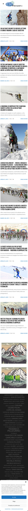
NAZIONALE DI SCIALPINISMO (18, 467)
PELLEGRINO (17, 471)
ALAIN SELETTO (6, 397)
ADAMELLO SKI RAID (18, 395)
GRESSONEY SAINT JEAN (10, 444)
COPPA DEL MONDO (13, 410)
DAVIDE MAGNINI (7, 420)
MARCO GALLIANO (18, 452)
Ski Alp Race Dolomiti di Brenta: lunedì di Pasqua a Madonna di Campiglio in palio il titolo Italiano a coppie (13, 207)
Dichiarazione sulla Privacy (17, 508)
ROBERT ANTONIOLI (14, 480)
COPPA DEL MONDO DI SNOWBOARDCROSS (13, 414)
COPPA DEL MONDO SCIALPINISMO (14, 416)
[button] (26, 482)
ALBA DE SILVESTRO (17, 397)
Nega (14, 501)
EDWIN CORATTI (12, 424)
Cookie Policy (8, 508)
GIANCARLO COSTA (14, 438)
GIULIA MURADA (19, 440)
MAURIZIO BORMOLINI (17, 458)
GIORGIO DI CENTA (9, 440)
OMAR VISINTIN (17, 469)
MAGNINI (8, 450)
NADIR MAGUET (20, 465)
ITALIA (21, 444)
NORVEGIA (8, 469)
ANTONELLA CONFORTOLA (13, 399)
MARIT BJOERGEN (13, 454)
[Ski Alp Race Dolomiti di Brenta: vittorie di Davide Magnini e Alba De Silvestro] (13, 17)
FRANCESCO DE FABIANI (14, 435)
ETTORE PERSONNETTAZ (10, 426)
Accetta (14, 497)
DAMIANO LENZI (17, 418)
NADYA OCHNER (6, 467)
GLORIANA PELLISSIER (14, 442)
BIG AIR (22, 401)
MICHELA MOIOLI (14, 461)
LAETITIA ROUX (20, 446)
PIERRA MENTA (15, 474)
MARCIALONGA (9, 452)
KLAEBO (13, 446)
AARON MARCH (9, 395)
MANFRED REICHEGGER (16, 450)
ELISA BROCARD (20, 424)
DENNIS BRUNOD (10, 422)
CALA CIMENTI (17, 403)
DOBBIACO (5, 424)
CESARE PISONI (14, 408)
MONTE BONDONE (8, 465)
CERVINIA (18, 405)
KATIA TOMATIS (7, 446)
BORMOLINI (6, 403)
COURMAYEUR (8, 418)
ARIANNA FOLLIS (8, 401)
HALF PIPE (17, 444)
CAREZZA (22, 403)
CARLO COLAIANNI (9, 405)
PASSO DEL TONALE (9, 471)
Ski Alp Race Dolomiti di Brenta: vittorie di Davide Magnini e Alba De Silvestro (13, 29)
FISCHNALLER (14, 433)
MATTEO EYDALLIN (14, 456)
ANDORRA (5, 399)
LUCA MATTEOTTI (7, 448)
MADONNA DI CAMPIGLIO (17, 448)
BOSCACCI (11, 403)
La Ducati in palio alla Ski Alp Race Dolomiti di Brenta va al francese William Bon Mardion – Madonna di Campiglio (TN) (13, 248)
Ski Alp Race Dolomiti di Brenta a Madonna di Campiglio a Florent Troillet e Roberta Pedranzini (13, 284)
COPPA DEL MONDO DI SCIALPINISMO (14, 412)
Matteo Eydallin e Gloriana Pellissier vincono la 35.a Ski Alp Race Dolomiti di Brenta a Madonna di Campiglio (12, 321)
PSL (13, 476)
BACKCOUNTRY (16, 401)
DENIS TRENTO (21, 420)
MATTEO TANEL (8, 458)
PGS (22, 471)
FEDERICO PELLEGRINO (13, 430)
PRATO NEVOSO (8, 475)
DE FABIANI (15, 420)
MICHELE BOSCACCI (14, 463)
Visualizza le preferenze (14, 505)
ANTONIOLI (22, 399)
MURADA (14, 465)
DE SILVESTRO (19, 422)
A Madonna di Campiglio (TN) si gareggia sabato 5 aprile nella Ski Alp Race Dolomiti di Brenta (12, 108)
